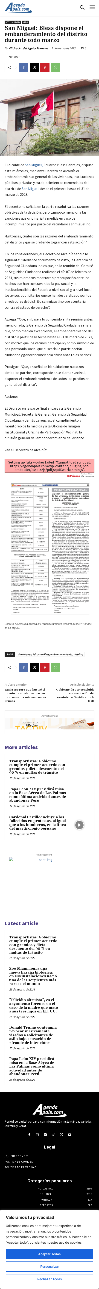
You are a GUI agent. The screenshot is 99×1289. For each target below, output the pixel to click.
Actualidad (13, 22)
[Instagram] (37, 1135)
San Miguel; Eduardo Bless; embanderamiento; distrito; (50, 654)
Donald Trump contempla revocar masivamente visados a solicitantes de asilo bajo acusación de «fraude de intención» (33, 1035)
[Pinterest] (45, 67)
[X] (34, 67)
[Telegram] (45, 1135)
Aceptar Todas (49, 1254)
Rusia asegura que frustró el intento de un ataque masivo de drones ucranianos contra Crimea (25, 695)
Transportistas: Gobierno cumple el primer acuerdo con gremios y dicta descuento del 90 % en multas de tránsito (37, 767)
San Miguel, (34, 164)
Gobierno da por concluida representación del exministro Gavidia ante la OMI (75, 695)
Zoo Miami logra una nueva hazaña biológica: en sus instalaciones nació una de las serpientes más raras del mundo (33, 976)
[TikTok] (53, 1135)
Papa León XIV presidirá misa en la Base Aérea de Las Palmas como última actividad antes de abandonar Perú (37, 795)
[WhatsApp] (55, 67)
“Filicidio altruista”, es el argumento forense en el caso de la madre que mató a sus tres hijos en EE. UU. (33, 1006)
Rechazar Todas (49, 1279)
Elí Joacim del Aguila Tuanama (28, 48)
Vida (25, 22)
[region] (49, 1249)
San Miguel (30, 188)
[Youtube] (70, 1135)
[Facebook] (23, 67)
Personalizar (49, 1266)
